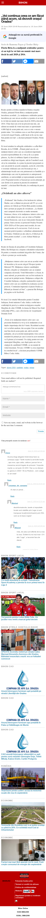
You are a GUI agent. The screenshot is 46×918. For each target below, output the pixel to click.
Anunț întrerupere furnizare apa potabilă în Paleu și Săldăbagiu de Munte (21, 724)
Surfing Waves (34, 549)
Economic (7, 801)
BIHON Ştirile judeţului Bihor (19, 627)
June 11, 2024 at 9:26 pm (36, 526)
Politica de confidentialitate (25, 887)
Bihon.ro (6, 881)
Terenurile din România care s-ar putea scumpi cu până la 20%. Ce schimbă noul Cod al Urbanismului (23, 827)
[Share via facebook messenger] (28, 61)
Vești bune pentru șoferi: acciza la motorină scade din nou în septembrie (21, 792)
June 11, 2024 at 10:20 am (36, 484)
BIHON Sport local (12, 556)
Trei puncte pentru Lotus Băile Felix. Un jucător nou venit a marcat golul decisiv (19, 618)
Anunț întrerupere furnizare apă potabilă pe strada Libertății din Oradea (21, 692)
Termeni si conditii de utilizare (27, 884)
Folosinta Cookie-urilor (24, 881)
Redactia (18, 891)
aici (28, 440)
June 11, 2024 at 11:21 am (36, 501)
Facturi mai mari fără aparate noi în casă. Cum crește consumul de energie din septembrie (22, 863)
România (6, 766)
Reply (9, 480)
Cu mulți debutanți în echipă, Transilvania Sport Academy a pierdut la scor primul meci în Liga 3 (23, 582)
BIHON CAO (7, 666)
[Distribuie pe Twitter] (17, 61)
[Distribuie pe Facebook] (6, 61)
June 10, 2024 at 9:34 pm (36, 451)
